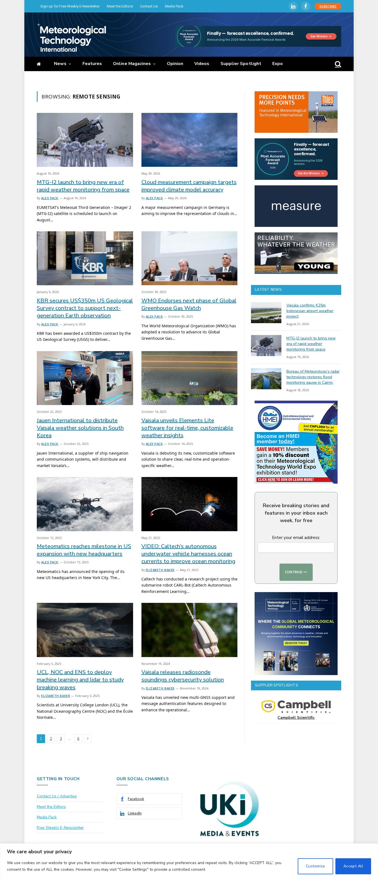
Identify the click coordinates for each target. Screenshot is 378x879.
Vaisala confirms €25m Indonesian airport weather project (309, 311)
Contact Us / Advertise (57, 796)
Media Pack (174, 6)
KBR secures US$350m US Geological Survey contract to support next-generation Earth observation (85, 308)
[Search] (337, 64)
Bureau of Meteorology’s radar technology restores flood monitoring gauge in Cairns (313, 377)
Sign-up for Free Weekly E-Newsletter (70, 6)
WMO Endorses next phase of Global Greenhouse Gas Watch (188, 304)
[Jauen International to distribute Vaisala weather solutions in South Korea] (85, 378)
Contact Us (149, 6)
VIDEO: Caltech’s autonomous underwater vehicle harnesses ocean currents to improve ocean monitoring (188, 554)
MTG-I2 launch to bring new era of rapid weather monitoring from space (83, 185)
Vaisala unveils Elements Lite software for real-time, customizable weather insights (187, 428)
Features (92, 64)
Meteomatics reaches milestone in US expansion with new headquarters (84, 550)
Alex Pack (49, 198)
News (60, 64)
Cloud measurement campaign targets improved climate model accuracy (189, 185)
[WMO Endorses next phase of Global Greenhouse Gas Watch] (189, 258)
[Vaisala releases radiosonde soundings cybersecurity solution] (189, 630)
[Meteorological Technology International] (71, 37)
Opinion (175, 64)
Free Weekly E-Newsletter (60, 827)
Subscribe (327, 6)
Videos (201, 64)
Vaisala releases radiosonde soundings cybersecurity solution (182, 675)
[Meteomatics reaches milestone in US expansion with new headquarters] (85, 504)
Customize (315, 866)
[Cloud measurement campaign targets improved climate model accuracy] (189, 140)
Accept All (353, 866)
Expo (277, 64)
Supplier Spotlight (241, 64)
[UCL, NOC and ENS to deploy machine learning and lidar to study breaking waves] (85, 630)
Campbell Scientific (296, 717)
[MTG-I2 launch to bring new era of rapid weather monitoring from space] (85, 140)
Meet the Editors (120, 6)
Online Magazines (132, 64)
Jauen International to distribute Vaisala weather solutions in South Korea (80, 428)
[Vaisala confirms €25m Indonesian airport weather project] (266, 312)
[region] (189, 861)
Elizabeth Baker (160, 570)
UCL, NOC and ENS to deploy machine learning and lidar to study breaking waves (80, 679)
